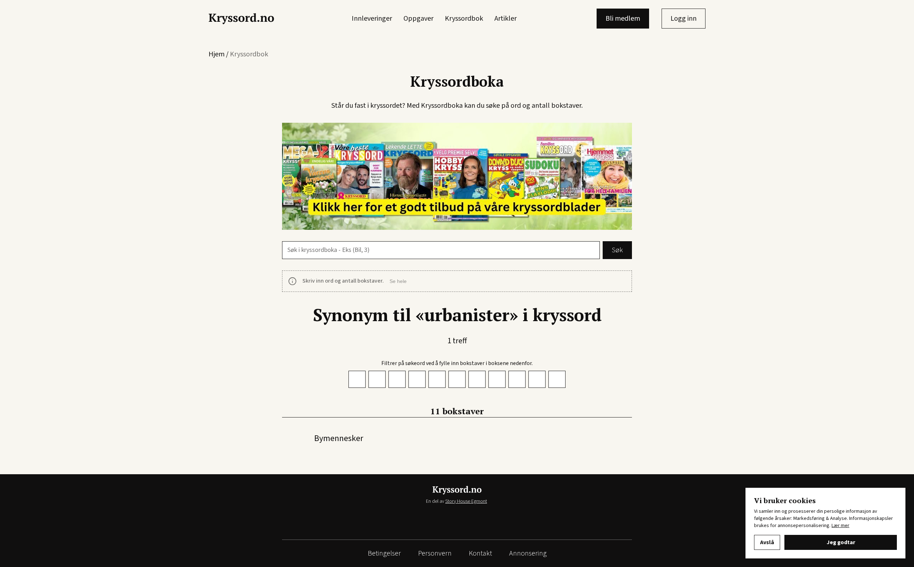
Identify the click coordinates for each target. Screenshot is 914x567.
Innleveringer (372, 19)
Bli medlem (623, 19)
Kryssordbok (464, 19)
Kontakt (480, 553)
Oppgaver (418, 19)
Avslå (767, 542)
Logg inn (684, 19)
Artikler (505, 19)
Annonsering (528, 553)
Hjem (217, 54)
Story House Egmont (466, 501)
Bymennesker (338, 438)
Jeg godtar (841, 542)
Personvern (435, 553)
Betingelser (384, 553)
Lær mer (840, 525)
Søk (617, 250)
